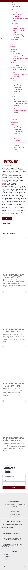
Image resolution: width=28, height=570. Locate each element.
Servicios (13, 9)
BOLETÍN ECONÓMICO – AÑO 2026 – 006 (13, 330)
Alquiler (15, 20)
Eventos (13, 22)
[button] (18, 114)
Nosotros (13, 4)
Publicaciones (14, 23)
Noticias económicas (19, 29)
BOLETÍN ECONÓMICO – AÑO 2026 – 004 (13, 439)
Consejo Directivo (16, 6)
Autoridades (14, 7)
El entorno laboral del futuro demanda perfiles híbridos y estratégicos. (12, 532)
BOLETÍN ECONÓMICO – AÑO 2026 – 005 (13, 385)
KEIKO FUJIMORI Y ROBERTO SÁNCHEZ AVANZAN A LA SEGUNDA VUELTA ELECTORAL (13, 538)
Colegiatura (16, 13)
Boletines (15, 32)
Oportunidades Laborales (20, 18)
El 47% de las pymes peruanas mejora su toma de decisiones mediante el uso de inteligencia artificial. (13, 526)
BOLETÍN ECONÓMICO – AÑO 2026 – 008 (13, 276)
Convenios (16, 27)
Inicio (12, 2)
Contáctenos (14, 39)
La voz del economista (19, 30)
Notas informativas (18, 34)
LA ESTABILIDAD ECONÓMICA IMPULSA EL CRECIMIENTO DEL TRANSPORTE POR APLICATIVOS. (12, 545)
